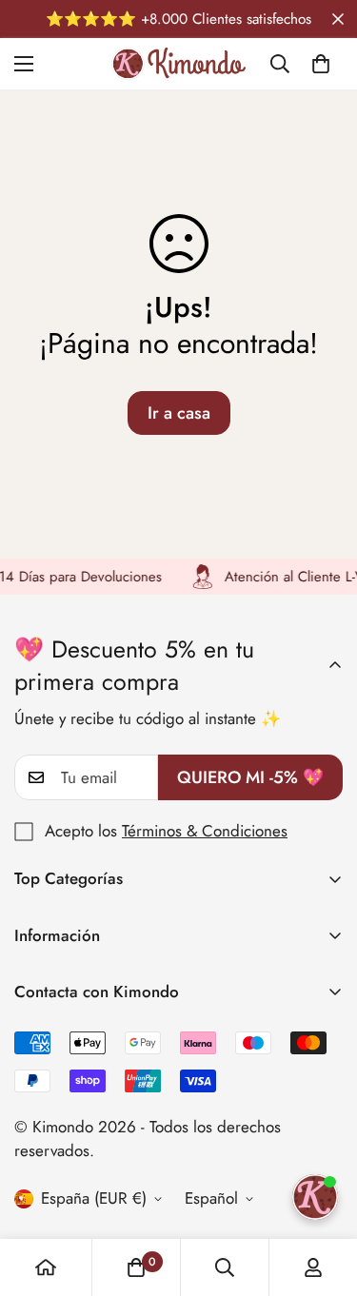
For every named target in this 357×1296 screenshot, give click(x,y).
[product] (45, 1267)
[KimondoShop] (178, 63)
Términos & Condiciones (205, 830)
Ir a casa (179, 413)
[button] (321, 64)
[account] (313, 1267)
